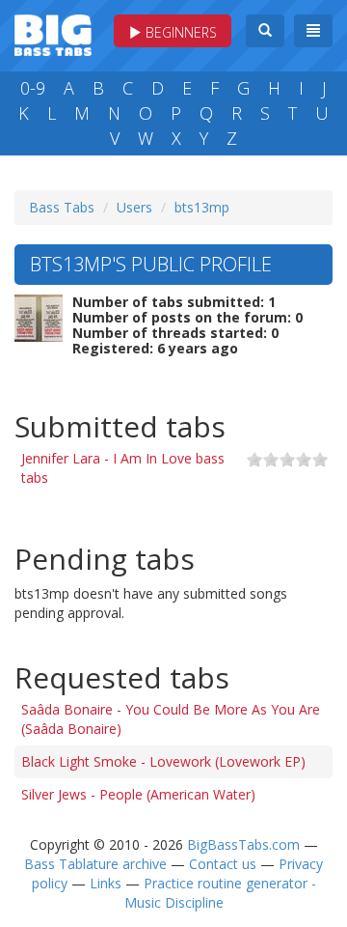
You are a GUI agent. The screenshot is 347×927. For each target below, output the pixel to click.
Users (134, 207)
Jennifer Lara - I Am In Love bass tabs (123, 468)
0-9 (32, 87)
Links (105, 883)
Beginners (179, 32)
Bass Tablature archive (95, 864)
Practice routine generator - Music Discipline (220, 893)
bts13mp (201, 207)
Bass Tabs (61, 207)
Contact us (222, 864)
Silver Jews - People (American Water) (138, 794)
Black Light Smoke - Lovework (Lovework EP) (163, 761)
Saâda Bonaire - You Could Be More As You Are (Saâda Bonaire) (170, 719)
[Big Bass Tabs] (53, 33)
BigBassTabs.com (243, 844)
